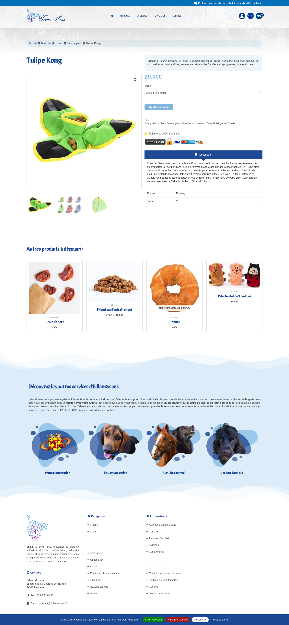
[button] (135, 79)
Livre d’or (160, 15)
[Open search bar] (250, 16)
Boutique (125, 15)
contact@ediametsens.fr (53, 603)
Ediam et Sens (157, 60)
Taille (147, 85)
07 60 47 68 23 (45, 595)
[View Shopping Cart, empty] (259, 16)
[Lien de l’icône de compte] (241, 15)
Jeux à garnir (74, 43)
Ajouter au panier (158, 107)
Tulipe (233, 163)
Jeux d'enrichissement (194, 123)
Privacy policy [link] (220, 619)
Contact (176, 15)
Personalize (200, 619)
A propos (142, 15)
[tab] (203, 154)
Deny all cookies (179, 619)
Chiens (162, 123)
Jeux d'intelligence (217, 123)
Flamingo (181, 193)
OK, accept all (154, 619)
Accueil (33, 43)
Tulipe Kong (221, 60)
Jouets (59, 43)
